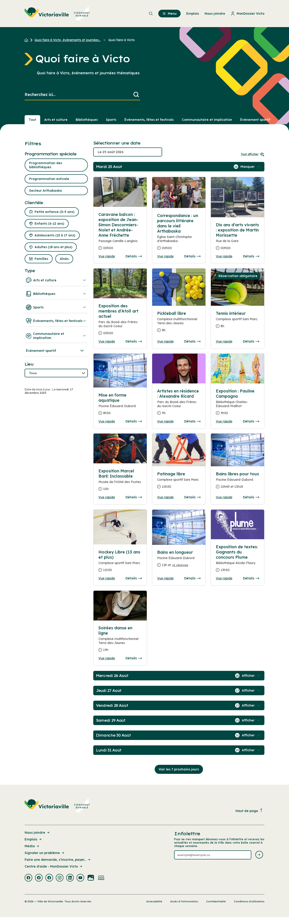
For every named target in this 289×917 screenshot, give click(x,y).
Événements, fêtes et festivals (149, 120)
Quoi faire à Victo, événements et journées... (68, 40)
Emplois (31, 839)
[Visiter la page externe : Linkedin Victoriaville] (70, 878)
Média (30, 846)
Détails (131, 256)
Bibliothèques (87, 120)
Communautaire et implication (207, 120)
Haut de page (246, 811)
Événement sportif (255, 120)
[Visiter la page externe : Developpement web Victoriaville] (101, 878)
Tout (32, 120)
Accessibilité (154, 901)
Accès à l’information (184, 901)
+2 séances (180, 565)
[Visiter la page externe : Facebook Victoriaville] (28, 878)
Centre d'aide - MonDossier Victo (51, 866)
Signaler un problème (42, 853)
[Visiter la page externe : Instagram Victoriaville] (59, 878)
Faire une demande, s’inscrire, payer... (55, 860)
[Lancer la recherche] (136, 94)
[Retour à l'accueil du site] (27, 40)
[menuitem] (57, 13)
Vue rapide (106, 256)
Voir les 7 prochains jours (179, 769)
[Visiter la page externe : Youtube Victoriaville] (80, 878)
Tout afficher (250, 154)
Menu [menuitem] (172, 14)
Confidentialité (216, 901)
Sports (111, 120)
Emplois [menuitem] (192, 14)
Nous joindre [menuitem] (215, 14)
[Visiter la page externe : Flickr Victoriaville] (91, 878)
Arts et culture (56, 120)
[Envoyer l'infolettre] (259, 855)
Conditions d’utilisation (249, 901)
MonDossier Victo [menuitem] (250, 14)
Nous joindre (35, 833)
